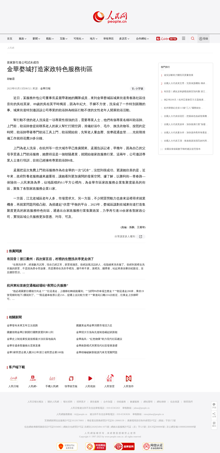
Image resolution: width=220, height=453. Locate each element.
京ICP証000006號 (156, 427)
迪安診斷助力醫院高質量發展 (178, 75)
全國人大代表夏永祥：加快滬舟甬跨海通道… (186, 132)
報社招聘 (67, 402)
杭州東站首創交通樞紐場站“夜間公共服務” (37, 285)
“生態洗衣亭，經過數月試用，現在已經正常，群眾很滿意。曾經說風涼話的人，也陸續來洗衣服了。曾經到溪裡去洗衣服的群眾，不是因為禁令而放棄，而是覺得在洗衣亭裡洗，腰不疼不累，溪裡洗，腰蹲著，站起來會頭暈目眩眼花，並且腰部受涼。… (76, 268)
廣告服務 (94, 402)
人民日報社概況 (35, 402)
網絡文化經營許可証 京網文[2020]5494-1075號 (86, 427)
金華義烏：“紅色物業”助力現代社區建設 (99, 339)
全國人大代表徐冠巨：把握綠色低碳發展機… (186, 116)
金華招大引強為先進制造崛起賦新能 (96, 332)
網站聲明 (148, 402)
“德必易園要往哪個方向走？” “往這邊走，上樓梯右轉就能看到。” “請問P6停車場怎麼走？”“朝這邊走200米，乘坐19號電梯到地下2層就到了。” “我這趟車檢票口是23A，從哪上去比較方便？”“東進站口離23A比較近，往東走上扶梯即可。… (75, 295)
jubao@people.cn (141, 408)
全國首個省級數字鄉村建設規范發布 (182, 149)
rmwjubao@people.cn (154, 414)
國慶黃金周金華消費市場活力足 (94, 325)
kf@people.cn (80, 414)
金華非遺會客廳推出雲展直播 (23, 345)
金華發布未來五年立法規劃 (22, 325)
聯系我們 (188, 402)
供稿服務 (121, 402)
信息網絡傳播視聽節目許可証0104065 (43, 427)
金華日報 (45, 88)
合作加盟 (107, 402)
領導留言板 (71, 386)
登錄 (205, 38)
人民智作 (128, 386)
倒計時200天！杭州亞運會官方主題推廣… (185, 100)
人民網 (10, 48)
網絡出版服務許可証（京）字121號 (128, 427)
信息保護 (174, 402)
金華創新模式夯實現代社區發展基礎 (96, 345)
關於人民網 (53, 402)
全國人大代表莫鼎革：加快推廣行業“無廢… (186, 124)
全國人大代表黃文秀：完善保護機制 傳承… (185, 83)
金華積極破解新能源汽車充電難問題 (96, 352)
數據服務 (134, 402)
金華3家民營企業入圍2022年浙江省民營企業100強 (35, 352)
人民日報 (13, 386)
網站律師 (161, 402)
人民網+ (32, 386)
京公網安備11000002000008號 (181, 427)
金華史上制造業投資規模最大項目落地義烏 (31, 339)
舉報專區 (108, 38)
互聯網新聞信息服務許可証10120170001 (64, 420)
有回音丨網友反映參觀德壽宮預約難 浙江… (185, 91)
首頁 (9, 38)
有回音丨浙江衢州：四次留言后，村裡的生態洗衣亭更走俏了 (50, 259)
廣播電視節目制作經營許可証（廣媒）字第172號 (151, 420)
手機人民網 (51, 386)
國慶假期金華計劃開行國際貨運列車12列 (30, 332)
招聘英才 (81, 402)
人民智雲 (109, 386)
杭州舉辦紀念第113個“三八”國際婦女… (183, 108)
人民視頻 (90, 386)
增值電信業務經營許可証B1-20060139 (105, 420)
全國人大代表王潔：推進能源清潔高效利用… (186, 141)
